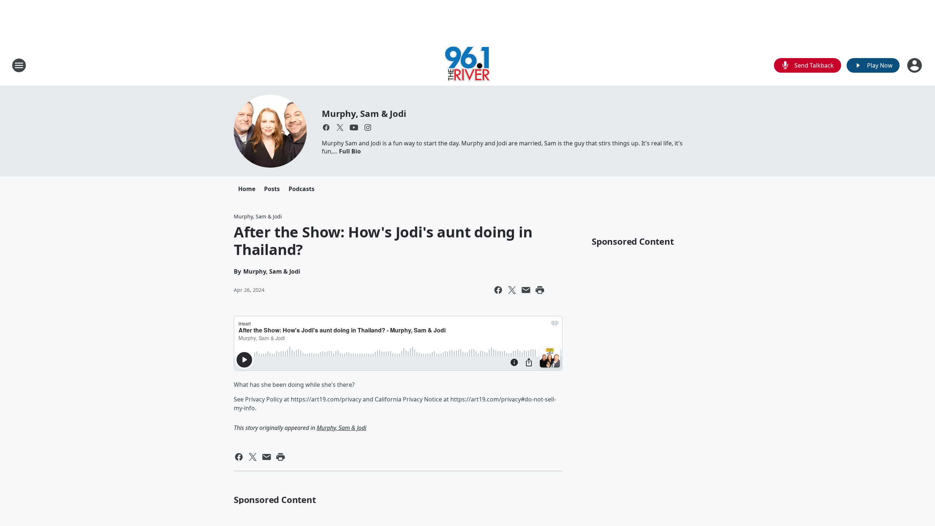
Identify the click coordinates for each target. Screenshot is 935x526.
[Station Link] (467, 65)
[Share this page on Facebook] (498, 290)
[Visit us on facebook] (326, 127)
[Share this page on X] (512, 290)
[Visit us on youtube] (354, 127)
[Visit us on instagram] (367, 127)
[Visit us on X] (340, 127)
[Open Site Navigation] (19, 65)
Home (246, 189)
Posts (272, 189)
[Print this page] (540, 290)
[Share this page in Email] (526, 290)
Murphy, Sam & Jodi (364, 113)
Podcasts (301, 189)
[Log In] (915, 65)
